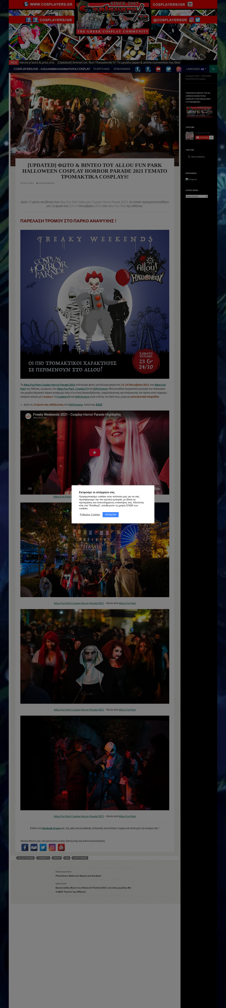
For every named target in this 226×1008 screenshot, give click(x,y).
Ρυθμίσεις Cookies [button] (90, 514)
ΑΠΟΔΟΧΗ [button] (110, 514)
